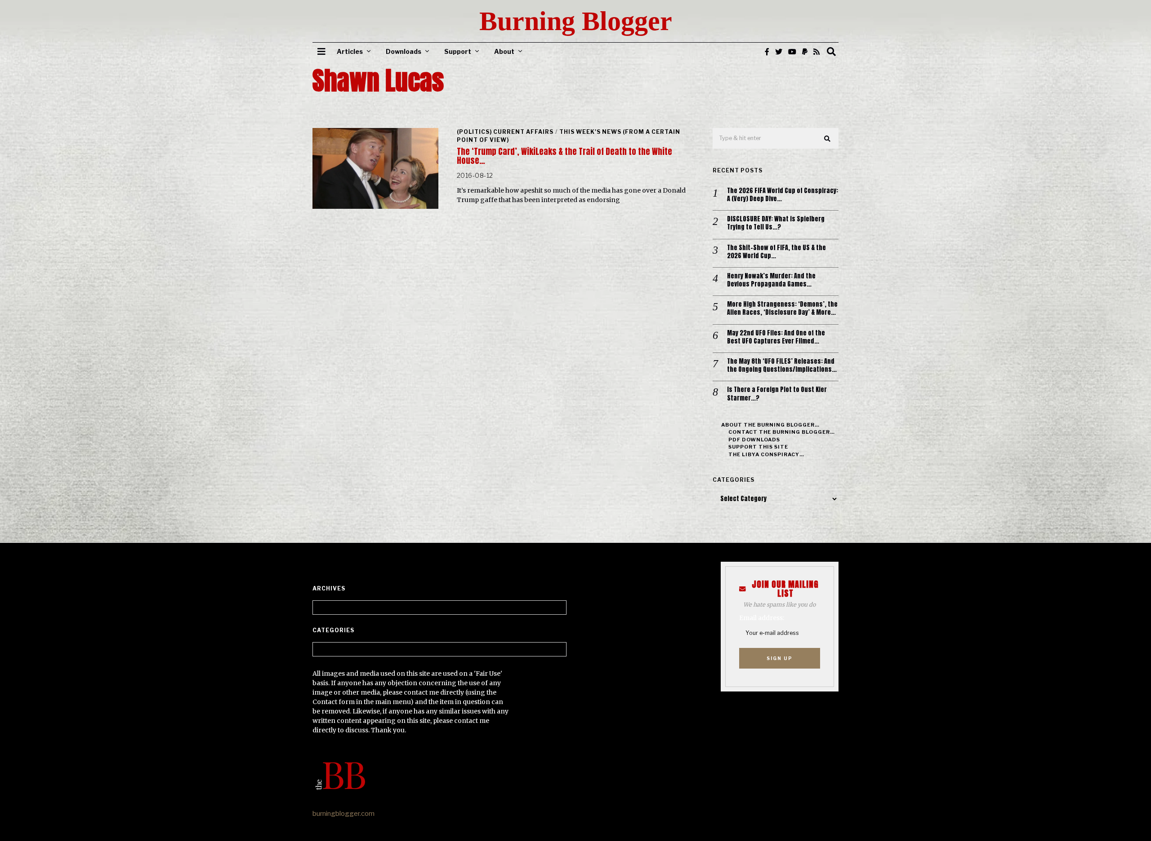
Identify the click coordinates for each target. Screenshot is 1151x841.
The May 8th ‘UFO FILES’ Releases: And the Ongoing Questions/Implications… (782, 365)
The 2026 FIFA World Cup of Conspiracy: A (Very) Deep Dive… (782, 195)
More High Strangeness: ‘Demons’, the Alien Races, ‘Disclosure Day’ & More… (782, 308)
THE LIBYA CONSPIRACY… (766, 454)
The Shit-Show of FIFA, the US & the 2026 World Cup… (776, 252)
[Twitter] (779, 51)
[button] (828, 139)
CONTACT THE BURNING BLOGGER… (781, 432)
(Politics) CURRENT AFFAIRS (505, 131)
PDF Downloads (754, 439)
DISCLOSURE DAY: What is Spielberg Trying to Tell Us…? (776, 223)
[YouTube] (792, 51)
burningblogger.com (343, 814)
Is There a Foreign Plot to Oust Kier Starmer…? (777, 394)
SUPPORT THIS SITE (758, 447)
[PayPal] (805, 51)
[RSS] (816, 51)
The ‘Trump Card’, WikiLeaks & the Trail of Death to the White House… (564, 156)
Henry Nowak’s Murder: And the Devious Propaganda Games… (771, 280)
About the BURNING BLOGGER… (770, 425)
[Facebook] (767, 51)
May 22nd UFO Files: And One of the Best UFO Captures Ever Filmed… (776, 337)
